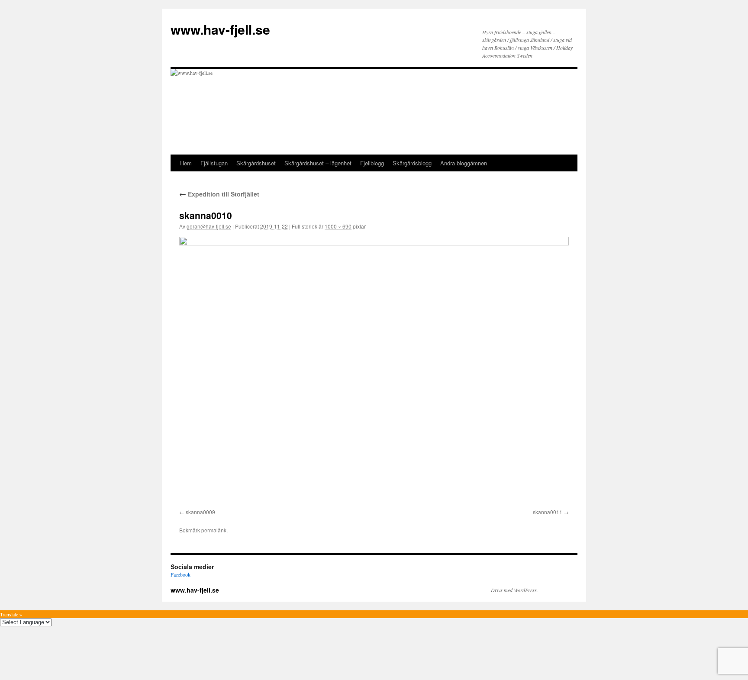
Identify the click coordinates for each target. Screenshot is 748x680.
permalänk (213, 530)
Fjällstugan (214, 163)
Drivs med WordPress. (514, 590)
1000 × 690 (338, 226)
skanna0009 (200, 512)
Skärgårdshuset (256, 163)
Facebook (180, 574)
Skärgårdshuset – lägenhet (317, 163)
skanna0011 (547, 512)
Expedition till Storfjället (219, 194)
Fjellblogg (372, 163)
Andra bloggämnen (463, 163)
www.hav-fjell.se (220, 29)
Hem (186, 163)
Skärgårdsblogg (412, 163)
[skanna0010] (374, 371)
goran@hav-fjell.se (209, 226)
